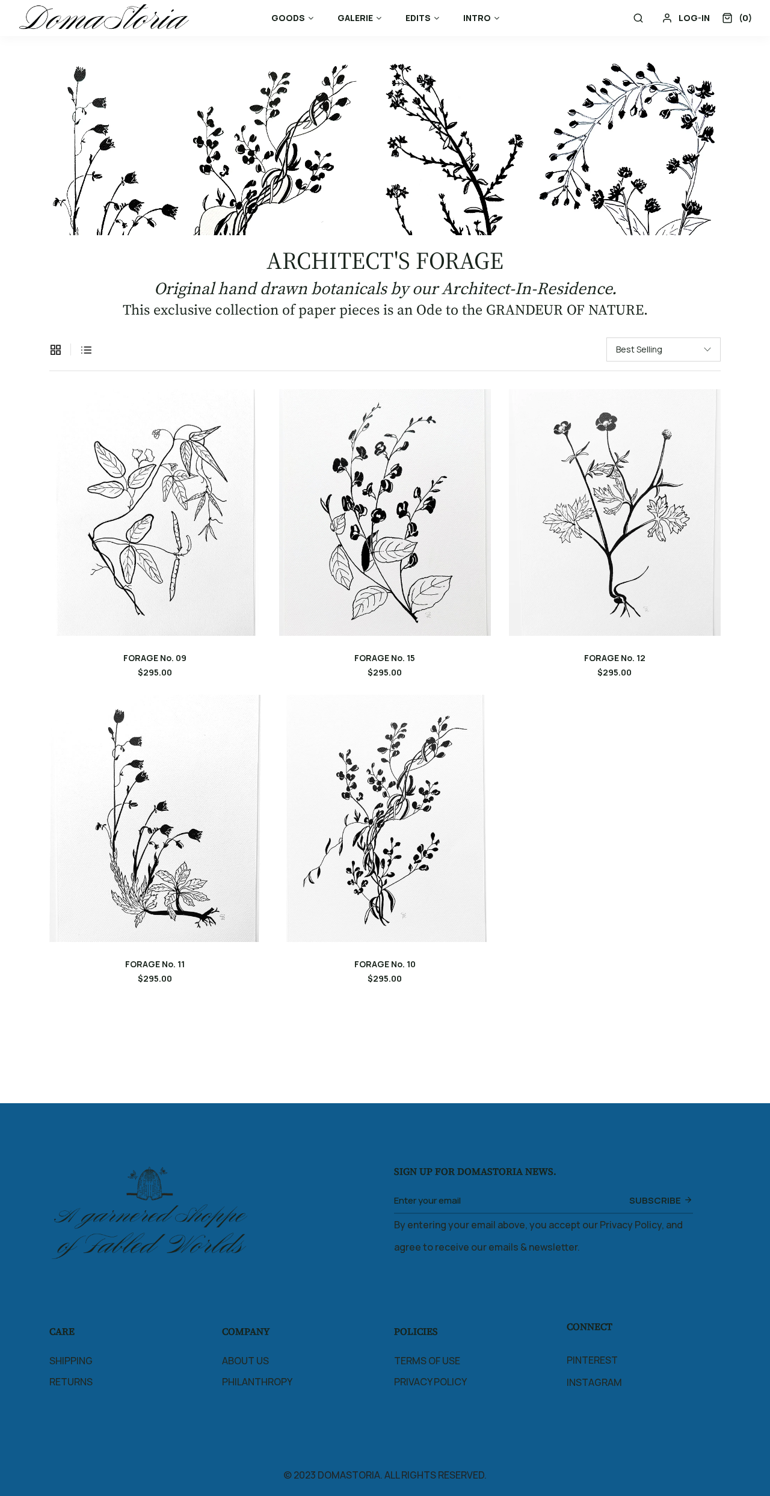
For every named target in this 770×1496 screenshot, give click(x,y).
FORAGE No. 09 (154, 658)
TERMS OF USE (427, 1360)
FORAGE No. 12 (614, 658)
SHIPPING (71, 1360)
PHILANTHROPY (257, 1381)
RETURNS (71, 1381)
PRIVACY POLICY (430, 1381)
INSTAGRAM (594, 1382)
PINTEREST (592, 1360)
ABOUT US (245, 1360)
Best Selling (639, 349)
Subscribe (655, 1200)
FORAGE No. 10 (385, 964)
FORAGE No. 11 (155, 964)
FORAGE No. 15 (384, 658)
